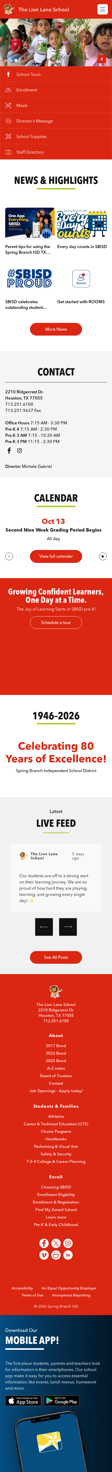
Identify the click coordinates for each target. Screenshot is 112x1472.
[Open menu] (102, 9)
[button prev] (44, 945)
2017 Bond (56, 1064)
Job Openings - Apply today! (56, 1109)
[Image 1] (5, 60)
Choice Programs (56, 1149)
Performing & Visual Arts (56, 1164)
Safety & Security (56, 1172)
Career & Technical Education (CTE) (56, 1142)
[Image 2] (11, 60)
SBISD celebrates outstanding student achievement (24, 325)
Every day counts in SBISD (82, 264)
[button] (103, 574)
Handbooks (56, 1157)
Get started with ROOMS (81, 320)
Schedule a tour (56, 640)
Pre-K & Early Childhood (56, 1243)
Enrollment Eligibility (56, 1212)
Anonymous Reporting (71, 1313)
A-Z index (56, 1086)
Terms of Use (32, 1313)
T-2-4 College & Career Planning (56, 1179)
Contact (56, 1101)
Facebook (9, 469)
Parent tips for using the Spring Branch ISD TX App (27, 270)
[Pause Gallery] (102, 59)
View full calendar (56, 574)
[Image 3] (16, 60)
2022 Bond (56, 1071)
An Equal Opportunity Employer (69, 1306)
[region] (56, 679)
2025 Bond (56, 1079)
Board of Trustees (56, 1094)
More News (56, 347)
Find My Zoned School (56, 1228)
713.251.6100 (56, 1039)
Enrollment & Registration (56, 1220)
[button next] (68, 945)
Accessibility (22, 1306)
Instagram (19, 469)
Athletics (56, 1134)
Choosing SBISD (56, 1205)
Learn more (56, 1235)
